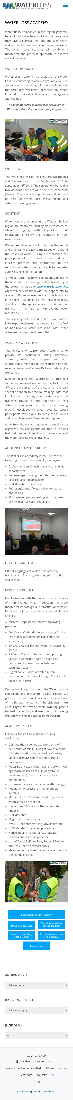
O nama (39, 1061)
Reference (26, 1075)
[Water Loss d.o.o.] (27, 6)
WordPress (50, 1091)
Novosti (53, 1061)
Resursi (62, 1068)
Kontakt (41, 1075)
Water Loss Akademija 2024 (23, 1068)
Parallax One (24, 1091)
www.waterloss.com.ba (52, 286)
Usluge (49, 1068)
